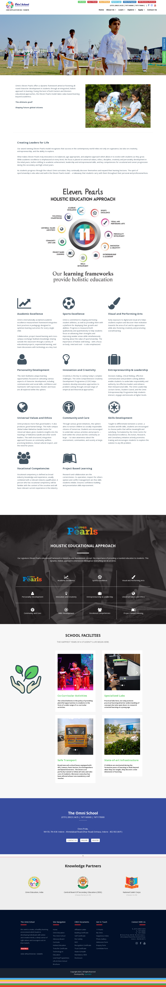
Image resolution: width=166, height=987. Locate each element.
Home (101, 10)
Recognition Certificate (83, 945)
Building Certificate (81, 933)
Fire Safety (79, 939)
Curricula (56, 942)
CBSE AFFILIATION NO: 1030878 (17, 10)
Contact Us (152, 10)
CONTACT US (72, 840)
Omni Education (59, 933)
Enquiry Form (101, 945)
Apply (141, 10)
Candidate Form (102, 948)
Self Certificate (80, 936)
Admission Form (102, 942)
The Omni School (59, 936)
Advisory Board (58, 939)
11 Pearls (99, 929)
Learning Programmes (61, 958)
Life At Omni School (60, 961)
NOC (76, 942)
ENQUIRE (84, 840)
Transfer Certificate (60, 948)
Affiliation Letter (80, 929)
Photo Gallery (101, 939)
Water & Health (80, 951)
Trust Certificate (80, 948)
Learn (121, 10)
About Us (110, 10)
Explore (131, 10)
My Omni (99, 933)
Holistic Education (59, 945)
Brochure (56, 964)
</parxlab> (88, 974)
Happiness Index (102, 936)
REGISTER (95, 840)
